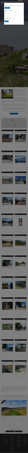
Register (7, 21)
